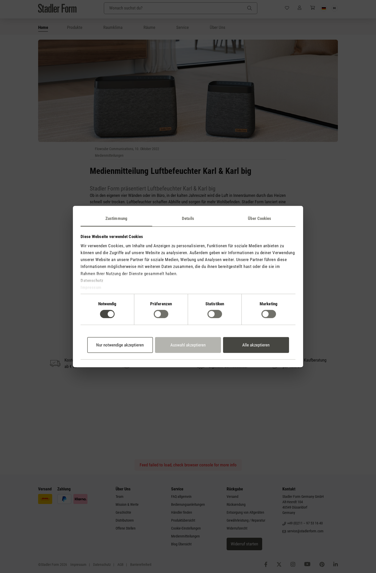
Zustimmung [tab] (116, 218)
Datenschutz (92, 280)
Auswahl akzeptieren (188, 344)
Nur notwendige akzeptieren (120, 344)
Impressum (91, 287)
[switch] (161, 314)
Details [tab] (188, 218)
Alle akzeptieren (256, 344)
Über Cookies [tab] (259, 218)
